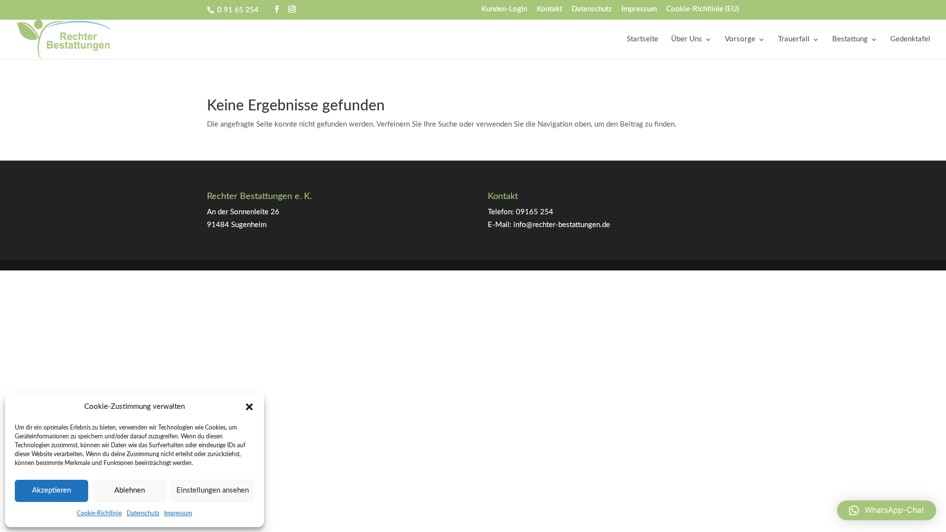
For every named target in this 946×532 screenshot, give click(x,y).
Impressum (178, 513)
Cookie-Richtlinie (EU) (702, 9)
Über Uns (686, 39)
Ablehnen (129, 490)
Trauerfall (794, 39)
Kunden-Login (504, 9)
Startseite (642, 39)
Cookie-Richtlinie (99, 513)
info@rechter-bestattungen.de (561, 225)
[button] (249, 407)
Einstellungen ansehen (212, 490)
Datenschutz (143, 513)
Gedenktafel (910, 39)
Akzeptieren (51, 490)
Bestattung (850, 39)
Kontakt (549, 9)
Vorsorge (740, 39)
